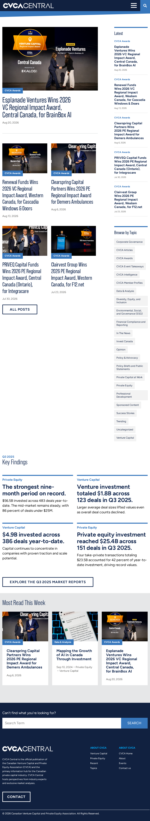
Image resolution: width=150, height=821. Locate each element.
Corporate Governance (129, 241)
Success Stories (125, 413)
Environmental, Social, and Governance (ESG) (129, 312)
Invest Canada (124, 341)
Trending (121, 421)
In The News (123, 333)
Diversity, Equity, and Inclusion (128, 301)
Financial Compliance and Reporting (131, 323)
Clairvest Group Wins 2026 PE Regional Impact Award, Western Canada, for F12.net (71, 274)
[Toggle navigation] (133, 5)
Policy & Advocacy (127, 357)
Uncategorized (124, 429)
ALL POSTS (20, 309)
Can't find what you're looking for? (29, 713)
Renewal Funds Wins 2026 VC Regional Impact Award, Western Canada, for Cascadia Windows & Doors (22, 195)
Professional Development (124, 395)
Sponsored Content (127, 404)
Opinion (120, 349)
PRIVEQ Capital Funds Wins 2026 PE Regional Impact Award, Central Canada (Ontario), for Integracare (21, 277)
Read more (25, 646)
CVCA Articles (124, 250)
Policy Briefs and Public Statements (129, 367)
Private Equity (124, 385)
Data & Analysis (125, 291)
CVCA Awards (13, 90)
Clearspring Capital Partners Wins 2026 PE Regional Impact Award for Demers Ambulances (72, 192)
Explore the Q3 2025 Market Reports (48, 582)
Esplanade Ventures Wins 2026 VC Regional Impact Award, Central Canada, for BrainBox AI (36, 107)
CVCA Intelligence (126, 274)
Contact (16, 797)
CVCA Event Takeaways (130, 266)
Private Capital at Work (129, 377)
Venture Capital (125, 437)
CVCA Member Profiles (129, 282)
